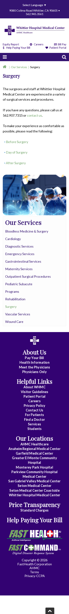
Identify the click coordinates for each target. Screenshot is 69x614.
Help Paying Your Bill (18, 47)
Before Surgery (17, 142)
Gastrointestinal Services (23, 261)
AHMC (34, 568)
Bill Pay (61, 44)
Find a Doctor (34, 419)
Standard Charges (34, 510)
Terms (34, 572)
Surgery (35, 67)
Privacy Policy (34, 406)
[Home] (5, 67)
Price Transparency (34, 504)
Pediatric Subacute (18, 284)
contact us (34, 115)
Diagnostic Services (19, 246)
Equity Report (11, 44)
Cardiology (13, 239)
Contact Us (34, 410)
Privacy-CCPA (34, 576)
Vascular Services (17, 314)
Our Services (19, 67)
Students (34, 429)
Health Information (34, 362)
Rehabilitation (15, 299)
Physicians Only (34, 372)
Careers (38, 44)
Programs (12, 291)
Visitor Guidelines (34, 392)
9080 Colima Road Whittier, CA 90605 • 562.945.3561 (34, 12)
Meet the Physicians (34, 367)
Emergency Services (19, 254)
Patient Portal (57, 47)
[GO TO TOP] (49, 611)
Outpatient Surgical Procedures (28, 276)
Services (34, 424)
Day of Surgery (16, 152)
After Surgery (16, 163)
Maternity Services (19, 269)
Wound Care (14, 322)
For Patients (34, 415)
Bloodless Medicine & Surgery (26, 231)
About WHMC (34, 387)
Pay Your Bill (34, 358)
